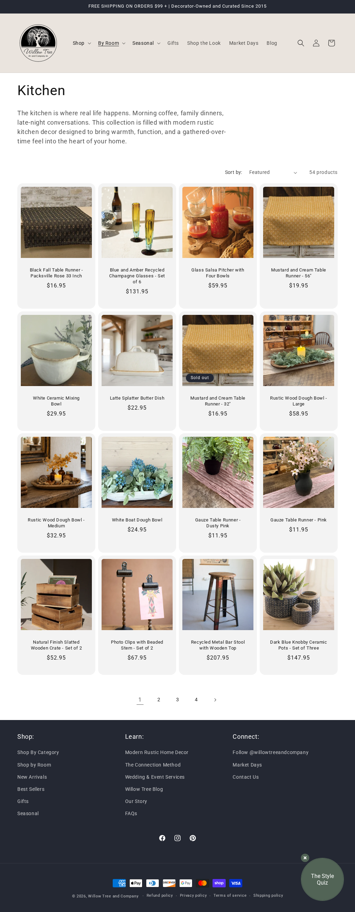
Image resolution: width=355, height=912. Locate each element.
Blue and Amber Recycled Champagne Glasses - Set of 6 (137, 275)
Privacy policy (193, 895)
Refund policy (160, 895)
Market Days (247, 765)
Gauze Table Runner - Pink (298, 519)
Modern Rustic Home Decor (157, 752)
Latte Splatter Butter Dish (137, 398)
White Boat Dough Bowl (137, 519)
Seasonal (28, 813)
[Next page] (215, 700)
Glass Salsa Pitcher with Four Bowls (217, 272)
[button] (81, 43)
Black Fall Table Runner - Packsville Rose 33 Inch (56, 272)
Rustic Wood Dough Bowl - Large (298, 401)
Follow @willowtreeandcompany (271, 752)
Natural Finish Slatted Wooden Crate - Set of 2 (56, 645)
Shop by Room (34, 765)
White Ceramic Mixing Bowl (56, 401)
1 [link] (140, 699)
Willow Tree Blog (144, 789)
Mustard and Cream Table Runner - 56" (298, 272)
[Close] (305, 858)
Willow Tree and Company (113, 896)
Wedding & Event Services (155, 777)
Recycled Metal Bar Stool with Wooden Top (218, 645)
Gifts (23, 801)
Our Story (136, 801)
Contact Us (246, 777)
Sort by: (233, 172)
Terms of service (230, 895)
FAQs (131, 813)
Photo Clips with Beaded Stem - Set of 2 (137, 645)
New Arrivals (32, 777)
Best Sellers (30, 789)
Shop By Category (38, 752)
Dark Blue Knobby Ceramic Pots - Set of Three (298, 645)
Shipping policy (268, 895)
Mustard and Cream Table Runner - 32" (217, 401)
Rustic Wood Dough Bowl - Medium (56, 522)
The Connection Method (153, 765)
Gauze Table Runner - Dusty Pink (218, 522)
